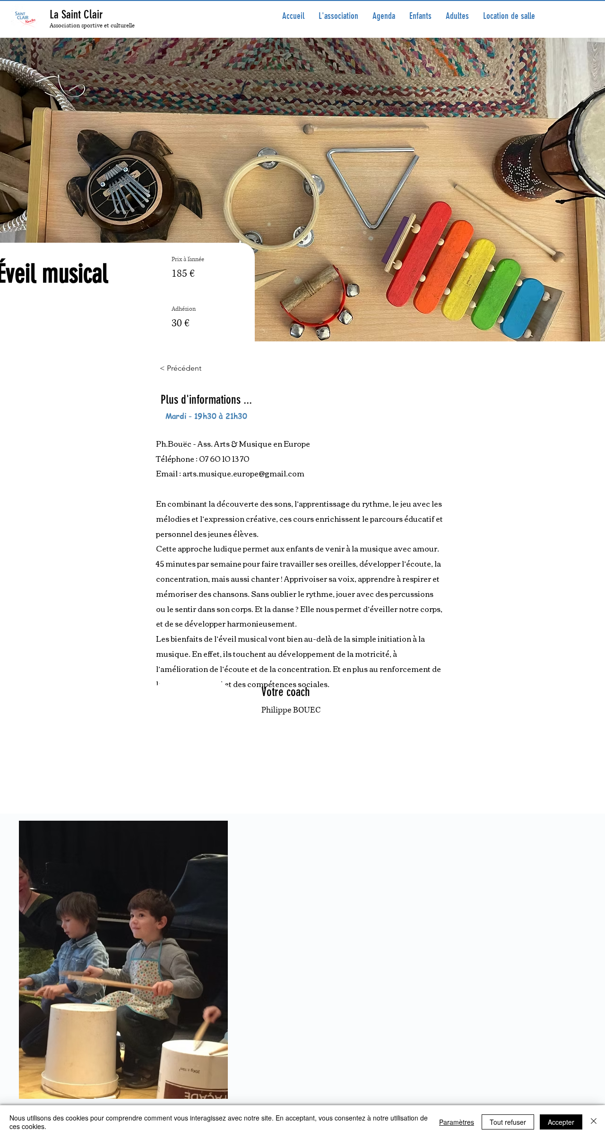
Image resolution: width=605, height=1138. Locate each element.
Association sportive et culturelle (92, 26)
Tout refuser (508, 1122)
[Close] (593, 1121)
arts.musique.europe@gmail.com (243, 473)
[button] (420, 16)
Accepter (561, 1122)
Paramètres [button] (456, 1122)
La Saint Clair (76, 14)
